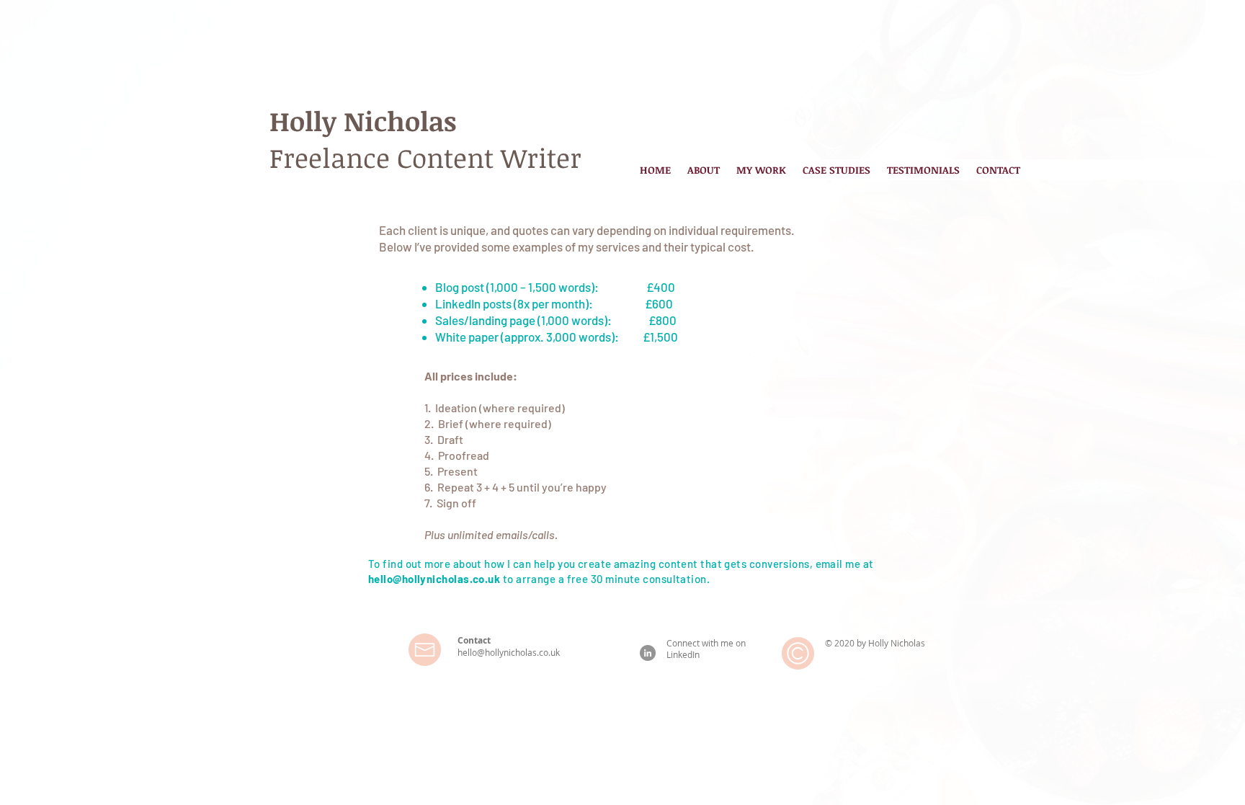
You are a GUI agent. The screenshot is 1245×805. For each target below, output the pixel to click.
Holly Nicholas (362, 120)
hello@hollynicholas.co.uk (434, 578)
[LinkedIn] (648, 653)
